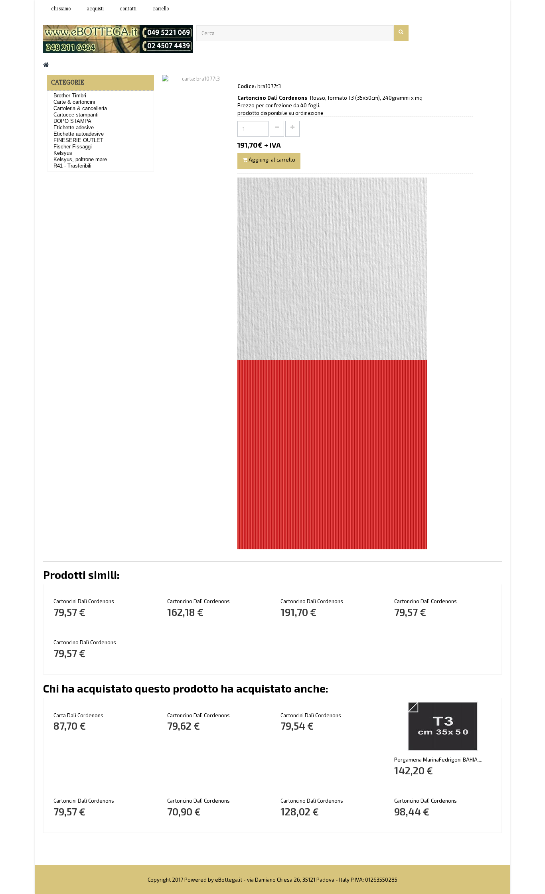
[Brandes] (118, 38)
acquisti (95, 9)
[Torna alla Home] (46, 64)
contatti (128, 9)
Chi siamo (61, 9)
